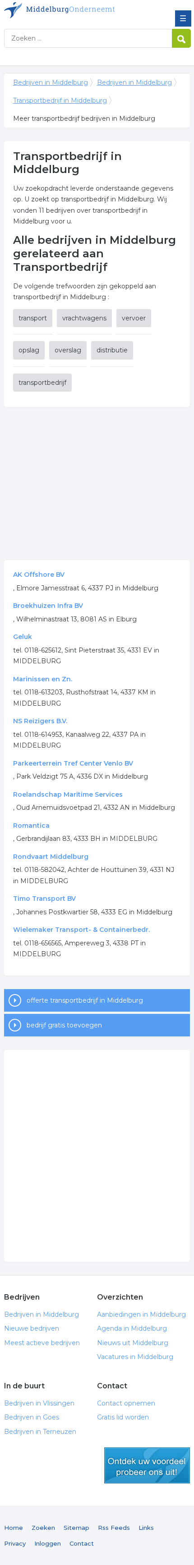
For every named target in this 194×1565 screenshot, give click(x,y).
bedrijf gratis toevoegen (64, 1025)
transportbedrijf (42, 383)
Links (146, 1527)
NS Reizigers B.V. (40, 721)
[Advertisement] (97, 483)
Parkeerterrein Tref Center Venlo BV (73, 763)
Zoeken (43, 1527)
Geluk (22, 637)
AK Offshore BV (39, 574)
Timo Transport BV (44, 898)
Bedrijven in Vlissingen (39, 1403)
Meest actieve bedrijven (42, 1343)
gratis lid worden (147, 1465)
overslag (68, 350)
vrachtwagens (84, 318)
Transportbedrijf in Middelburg (60, 100)
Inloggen (47, 1543)
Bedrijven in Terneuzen (40, 1432)
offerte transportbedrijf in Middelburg (85, 1000)
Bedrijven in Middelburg (69, 10)
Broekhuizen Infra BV (48, 606)
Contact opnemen (126, 1403)
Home (13, 1527)
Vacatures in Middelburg (135, 1357)
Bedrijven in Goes (31, 1417)
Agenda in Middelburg (132, 1328)
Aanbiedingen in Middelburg (141, 1314)
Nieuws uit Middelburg (132, 1343)
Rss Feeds (114, 1527)
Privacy (15, 1543)
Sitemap (76, 1527)
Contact (81, 1543)
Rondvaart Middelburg (50, 857)
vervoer (134, 318)
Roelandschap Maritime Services (68, 794)
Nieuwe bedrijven (31, 1328)
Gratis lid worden (123, 1417)
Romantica (31, 825)
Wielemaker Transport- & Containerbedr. (81, 930)
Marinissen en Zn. (42, 679)
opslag (28, 350)
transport (32, 318)
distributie (112, 350)
